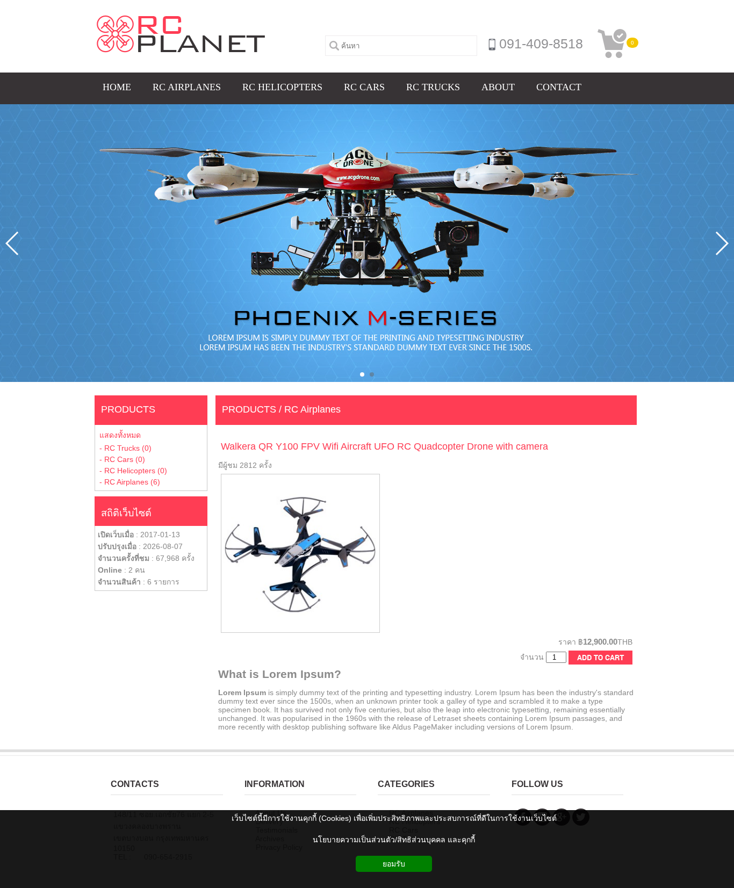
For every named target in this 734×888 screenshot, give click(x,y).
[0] (614, 57)
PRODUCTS (249, 409)
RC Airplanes (312, 409)
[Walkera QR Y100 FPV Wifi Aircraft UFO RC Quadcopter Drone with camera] (300, 631)
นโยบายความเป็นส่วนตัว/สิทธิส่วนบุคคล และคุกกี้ (394, 839)
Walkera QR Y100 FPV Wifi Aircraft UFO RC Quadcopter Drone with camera (384, 446)
